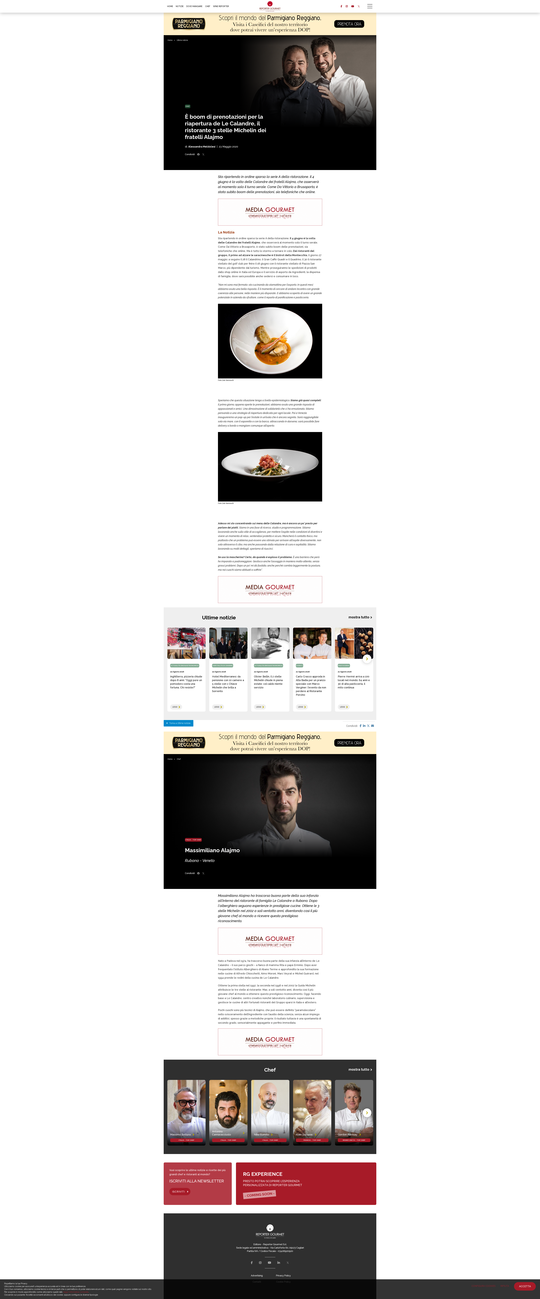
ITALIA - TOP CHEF (193, 840)
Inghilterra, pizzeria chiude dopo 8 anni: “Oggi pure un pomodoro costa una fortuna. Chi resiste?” (186, 682)
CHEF (207, 6)
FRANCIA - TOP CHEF (312, 1140)
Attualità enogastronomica (185, 665)
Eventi (299, 665)
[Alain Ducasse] (312, 1113)
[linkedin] (279, 1262)
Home (170, 40)
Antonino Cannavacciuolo (221, 1133)
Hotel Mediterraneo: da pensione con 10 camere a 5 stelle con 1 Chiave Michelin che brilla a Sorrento (228, 684)
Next (367, 658)
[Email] (372, 726)
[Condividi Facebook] (198, 154)
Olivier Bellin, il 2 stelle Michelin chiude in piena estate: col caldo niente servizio (268, 682)
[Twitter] (368, 726)
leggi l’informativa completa (75, 1292)
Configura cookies (484, 1286)
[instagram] (346, 6)
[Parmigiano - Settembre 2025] (270, 24)
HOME (170, 6)
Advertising (257, 1275)
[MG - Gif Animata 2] (270, 212)
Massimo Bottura (180, 1134)
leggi (174, 707)
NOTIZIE (180, 6)
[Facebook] (361, 726)
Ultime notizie (182, 40)
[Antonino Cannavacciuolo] (228, 1113)
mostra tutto (359, 617)
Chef (187, 106)
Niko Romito (261, 1134)
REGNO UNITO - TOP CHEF (354, 1140)
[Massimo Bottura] (186, 1113)
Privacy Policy (283, 1275)
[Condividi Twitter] (203, 154)
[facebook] (341, 6)
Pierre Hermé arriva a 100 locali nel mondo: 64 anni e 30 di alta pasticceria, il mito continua (354, 682)
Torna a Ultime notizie (179, 723)
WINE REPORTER (221, 6)
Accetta (525, 1286)
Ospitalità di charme (223, 665)
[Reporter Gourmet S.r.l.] (270, 6)
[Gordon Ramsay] (354, 1113)
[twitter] (358, 6)
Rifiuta (504, 1286)
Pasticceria (343, 665)
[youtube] (352, 6)
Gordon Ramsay (347, 1134)
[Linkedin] (364, 726)
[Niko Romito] (270, 1113)
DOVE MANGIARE (194, 6)
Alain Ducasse (304, 1134)
